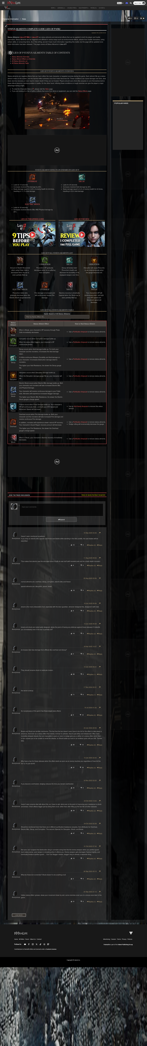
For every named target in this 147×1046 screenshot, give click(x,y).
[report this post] (99, 533)
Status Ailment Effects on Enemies (23, 59)
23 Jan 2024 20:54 (90, 728)
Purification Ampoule (80, 332)
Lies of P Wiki (25, 37)
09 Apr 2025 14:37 (90, 646)
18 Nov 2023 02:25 (90, 780)
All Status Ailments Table (20, 63)
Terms (119, 939)
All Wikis (21, 939)
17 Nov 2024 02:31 (90, 687)
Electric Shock (32, 204)
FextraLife (107, 944)
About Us (33, 939)
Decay (82, 181)
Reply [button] (100, 545)
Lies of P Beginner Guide (32, 219)
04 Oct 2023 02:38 (90, 823)
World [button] (93, 8)
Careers (113, 939)
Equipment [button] (83, 8)
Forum (27, 939)
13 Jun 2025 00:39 (90, 624)
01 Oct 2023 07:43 (90, 846)
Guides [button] (101, 8)
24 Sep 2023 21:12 (90, 892)
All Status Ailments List (19, 61)
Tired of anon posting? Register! (93, 495)
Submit (62, 519)
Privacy (124, 939)
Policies (130, 939)
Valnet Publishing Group (125, 944)
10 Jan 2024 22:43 (90, 758)
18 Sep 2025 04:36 (90, 533)
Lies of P (35, 37)
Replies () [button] (92, 545)
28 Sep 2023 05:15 (90, 871)
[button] (120, 3)
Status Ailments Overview (20, 57)
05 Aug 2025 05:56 (90, 578)
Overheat (32, 181)
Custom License (51, 949)
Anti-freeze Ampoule (81, 406)
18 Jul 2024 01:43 (90, 707)
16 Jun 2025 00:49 (90, 603)
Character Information (10, 19)
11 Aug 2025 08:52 (90, 558)
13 (137, 18)
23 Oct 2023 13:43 (90, 801)
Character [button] (71, 8)
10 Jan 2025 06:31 (90, 667)
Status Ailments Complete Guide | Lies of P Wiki (34, 29)
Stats (24, 19)
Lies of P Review (81, 219)
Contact (39, 939)
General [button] (60, 8)
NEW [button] (52, 8)
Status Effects (82, 91)
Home (16, 939)
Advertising (106, 939)
